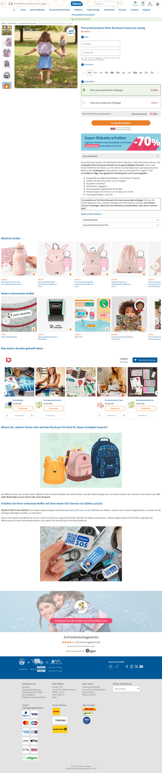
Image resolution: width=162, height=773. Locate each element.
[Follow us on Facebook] (127, 667)
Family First (57, 687)
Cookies (94, 768)
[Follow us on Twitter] (136, 667)
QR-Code (79, 510)
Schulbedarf (12, 23)
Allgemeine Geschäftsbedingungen (77, 768)
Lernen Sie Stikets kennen (64, 689)
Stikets (3, 23)
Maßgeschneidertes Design (34, 697)
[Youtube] (141, 667)
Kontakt (25, 687)
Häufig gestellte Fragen (32, 692)
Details (44, 4)
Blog (54, 697)
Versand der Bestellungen (94, 689)
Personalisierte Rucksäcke (27, 23)
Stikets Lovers (58, 692)
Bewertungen (88, 692)
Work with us (58, 694)
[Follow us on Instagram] (131, 667)
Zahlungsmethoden (91, 687)
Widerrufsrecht (89, 694)
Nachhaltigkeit (28, 694)
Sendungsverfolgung (31, 689)
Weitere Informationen (91, 213)
